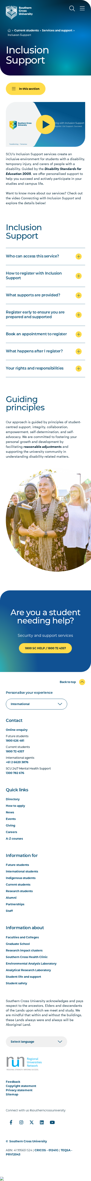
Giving (10, 825)
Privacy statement (19, 1090)
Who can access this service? (32, 256)
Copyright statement (21, 1086)
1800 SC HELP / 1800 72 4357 (45, 648)
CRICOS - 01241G (46, 1150)
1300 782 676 (15, 773)
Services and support (57, 30)
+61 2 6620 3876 (17, 762)
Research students (19, 891)
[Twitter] (31, 1122)
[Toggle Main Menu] (82, 8)
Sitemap (12, 1094)
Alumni (11, 897)
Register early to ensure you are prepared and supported (35, 315)
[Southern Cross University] (19, 12)
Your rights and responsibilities (34, 368)
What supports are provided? (33, 295)
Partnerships (15, 904)
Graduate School (18, 944)
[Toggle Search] (72, 8)
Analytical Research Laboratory (28, 970)
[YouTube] (52, 1122)
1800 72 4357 (15, 751)
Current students (26, 30)
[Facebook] (11, 1122)
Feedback (13, 1081)
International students (22, 871)
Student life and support (23, 976)
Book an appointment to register (36, 334)
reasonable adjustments (43, 447)
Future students (17, 865)
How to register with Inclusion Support (34, 276)
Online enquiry (17, 730)
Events (11, 819)
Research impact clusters (24, 950)
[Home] (9, 30)
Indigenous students (20, 878)
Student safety (16, 983)
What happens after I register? (34, 351)
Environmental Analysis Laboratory (31, 963)
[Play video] (45, 124)
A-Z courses (14, 838)
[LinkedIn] (42, 1122)
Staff (9, 911)
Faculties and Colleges (22, 937)
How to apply (15, 805)
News (10, 812)
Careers (11, 832)
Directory (13, 799)
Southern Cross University (28, 1141)
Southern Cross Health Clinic (27, 957)
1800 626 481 (15, 740)
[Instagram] (21, 1122)
